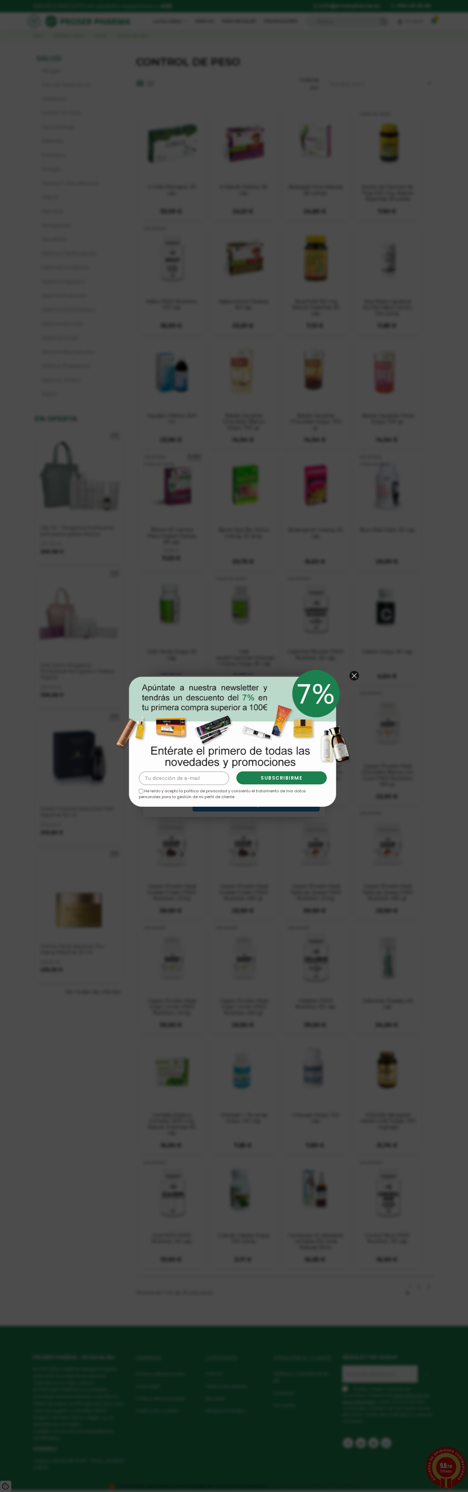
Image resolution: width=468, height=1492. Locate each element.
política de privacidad (205, 791)
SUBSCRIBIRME (281, 777)
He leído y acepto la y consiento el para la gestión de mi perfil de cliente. (222, 794)
